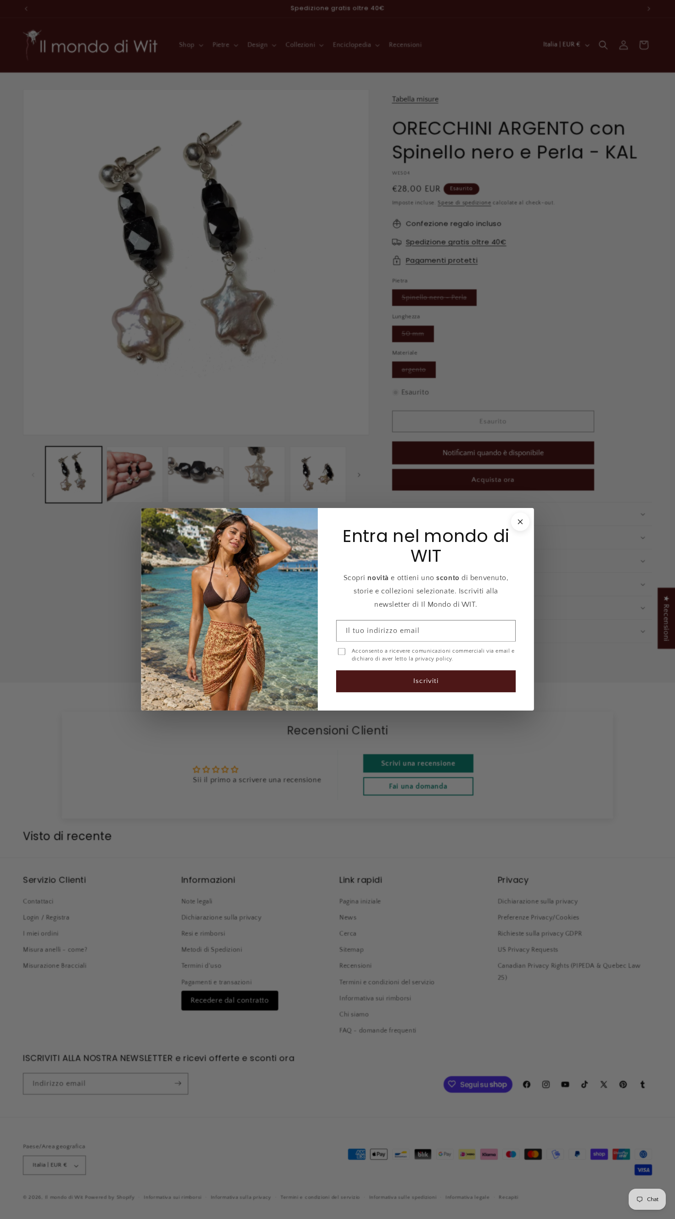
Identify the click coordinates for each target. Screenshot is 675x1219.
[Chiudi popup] (520, 522)
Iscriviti (426, 681)
